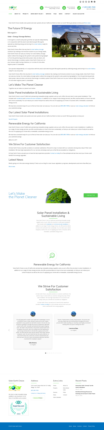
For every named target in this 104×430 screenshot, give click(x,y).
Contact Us (91, 195)
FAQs (55, 14)
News (60, 14)
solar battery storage (37, 49)
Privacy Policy (91, 426)
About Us (17, 14)
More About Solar (36, 14)
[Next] (97, 330)
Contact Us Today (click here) (38, 393)
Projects (25, 14)
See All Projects (13, 119)
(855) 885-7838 (65, 106)
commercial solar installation (33, 98)
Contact (67, 14)
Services (48, 14)
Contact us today (55, 153)
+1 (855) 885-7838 (88, 7)
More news (87, 23)
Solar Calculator (78, 14)
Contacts (79, 426)
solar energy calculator (82, 106)
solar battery (38, 44)
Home (10, 14)
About (70, 426)
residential (20, 98)
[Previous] (9, 330)
